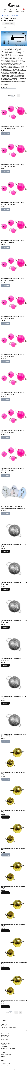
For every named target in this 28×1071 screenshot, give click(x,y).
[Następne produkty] (16, 1012)
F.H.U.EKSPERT (4, 15)
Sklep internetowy (12, 1069)
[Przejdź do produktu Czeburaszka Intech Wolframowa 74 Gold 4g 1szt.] (14, 986)
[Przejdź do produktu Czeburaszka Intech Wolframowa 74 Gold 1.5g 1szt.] (14, 796)
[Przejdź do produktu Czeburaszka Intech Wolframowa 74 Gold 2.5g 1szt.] (14, 872)
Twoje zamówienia (5, 1043)
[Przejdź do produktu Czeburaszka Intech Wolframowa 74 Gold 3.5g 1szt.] (14, 910)
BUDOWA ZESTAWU (14, 15)
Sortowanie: (4, 87)
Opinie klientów (5, 1065)
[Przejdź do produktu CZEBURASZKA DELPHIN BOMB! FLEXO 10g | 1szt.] (14, 530)
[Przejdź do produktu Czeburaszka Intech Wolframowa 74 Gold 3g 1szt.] (14, 948)
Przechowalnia (4, 1046)
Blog (2, 1062)
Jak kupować (4, 1024)
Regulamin (3, 1025)
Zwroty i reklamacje (6, 1054)
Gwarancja (3, 1052)
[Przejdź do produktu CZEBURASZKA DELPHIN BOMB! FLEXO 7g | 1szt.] (14, 682)
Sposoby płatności (5, 1036)
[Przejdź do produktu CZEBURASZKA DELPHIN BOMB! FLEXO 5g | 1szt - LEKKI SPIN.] (14, 644)
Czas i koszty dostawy (6, 1033)
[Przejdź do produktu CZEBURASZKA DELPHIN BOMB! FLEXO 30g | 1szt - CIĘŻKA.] (14, 568)
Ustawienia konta (5, 1044)
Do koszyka (5, 551)
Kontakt (3, 1060)
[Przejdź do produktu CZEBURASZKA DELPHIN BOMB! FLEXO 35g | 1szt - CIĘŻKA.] (14, 606)
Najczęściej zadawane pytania (8, 1027)
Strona (9, 95)
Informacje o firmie (5, 1063)
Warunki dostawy (5, 1035)
